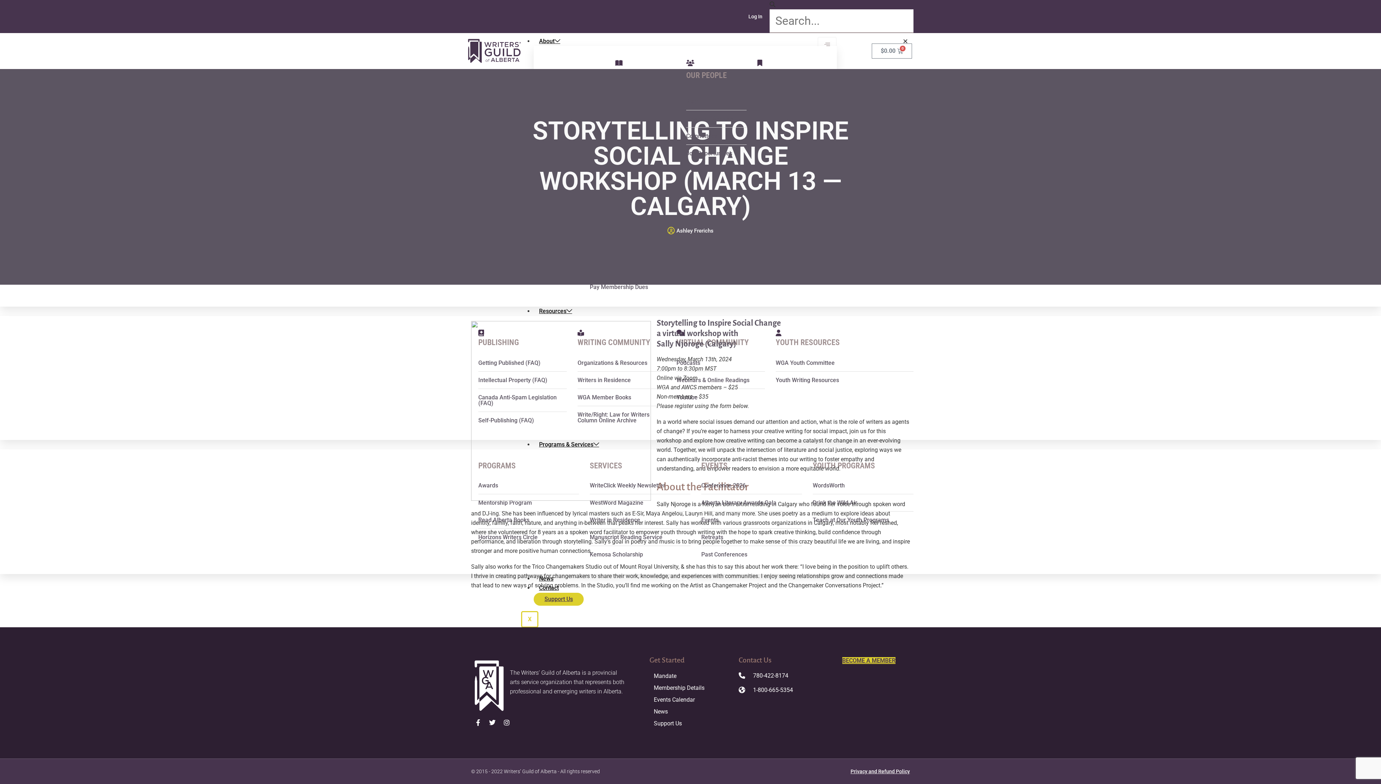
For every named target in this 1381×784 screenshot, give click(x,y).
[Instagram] (507, 722)
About (547, 41)
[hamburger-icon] (827, 45)
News (661, 711)
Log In (755, 16)
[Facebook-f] (478, 722)
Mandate (665, 676)
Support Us (668, 723)
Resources (552, 311)
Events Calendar (674, 699)
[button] (841, 4)
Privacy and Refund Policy (880, 771)
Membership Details (679, 687)
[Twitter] (493, 722)
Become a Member (868, 660)
